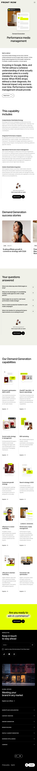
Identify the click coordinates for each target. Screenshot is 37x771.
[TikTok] (4, 654)
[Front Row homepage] (8, 2)
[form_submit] (32, 645)
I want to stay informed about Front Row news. (17, 649)
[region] (19, 238)
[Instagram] (14, 654)
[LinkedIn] (9, 654)
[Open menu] (35, 2)
